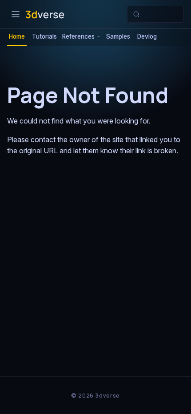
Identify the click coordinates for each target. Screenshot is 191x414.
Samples (118, 36)
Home (17, 36)
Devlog (147, 36)
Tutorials (44, 36)
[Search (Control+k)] (155, 14)
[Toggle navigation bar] (15, 14)
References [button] (78, 36)
